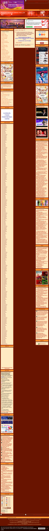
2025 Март (4, 324)
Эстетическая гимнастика (6, 105)
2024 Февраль (4, 310)
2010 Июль (4, 132)
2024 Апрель (4, 312)
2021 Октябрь (4, 279)
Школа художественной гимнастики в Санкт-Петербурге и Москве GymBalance (7, 485)
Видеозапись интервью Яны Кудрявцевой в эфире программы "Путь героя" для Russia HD (7, 456)
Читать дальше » (19, 42)
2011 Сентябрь (4, 147)
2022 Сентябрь (4, 291)
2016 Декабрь (4, 216)
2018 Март (4, 232)
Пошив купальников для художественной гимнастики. (41, 306)
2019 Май (3, 247)
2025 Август (4, 329)
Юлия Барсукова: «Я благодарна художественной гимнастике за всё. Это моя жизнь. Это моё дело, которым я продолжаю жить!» (42, 233)
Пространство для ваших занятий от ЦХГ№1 (41, 289)
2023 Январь (4, 295)
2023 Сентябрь (4, 304)
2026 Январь (4, 335)
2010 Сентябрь (4, 134)
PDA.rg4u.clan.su (42, 343)
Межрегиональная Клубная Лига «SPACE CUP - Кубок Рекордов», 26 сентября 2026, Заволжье (41, 173)
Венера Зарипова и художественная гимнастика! (6, 448)
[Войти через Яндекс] (42, 35)
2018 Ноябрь (4, 241)
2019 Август (4, 251)
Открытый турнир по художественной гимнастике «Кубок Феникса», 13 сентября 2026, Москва (41, 149)
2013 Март (4, 167)
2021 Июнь (4, 275)
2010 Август (4, 133)
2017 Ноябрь (4, 228)
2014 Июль (4, 184)
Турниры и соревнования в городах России (41, 263)
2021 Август (4, 277)
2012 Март (4, 154)
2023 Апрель (4, 299)
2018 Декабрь (4, 242)
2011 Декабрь (4, 150)
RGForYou (3, 512)
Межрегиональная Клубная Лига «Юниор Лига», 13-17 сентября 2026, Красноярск (41, 169)
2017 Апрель (4, 220)
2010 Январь (4, 126)
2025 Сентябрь (4, 330)
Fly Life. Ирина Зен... (41, 106)
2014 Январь (4, 178)
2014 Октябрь (4, 187)
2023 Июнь (4, 301)
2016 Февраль (4, 205)
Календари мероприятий (6, 92)
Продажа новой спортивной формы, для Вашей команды (41, 293)
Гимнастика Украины (6, 102)
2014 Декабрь (4, 190)
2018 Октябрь (4, 240)
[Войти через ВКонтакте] (40, 35)
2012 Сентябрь (4, 160)
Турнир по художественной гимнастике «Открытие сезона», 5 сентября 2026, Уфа (42, 180)
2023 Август (4, 303)
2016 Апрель (4, 207)
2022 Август (4, 290)
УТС (19, 44)
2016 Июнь (4, 209)
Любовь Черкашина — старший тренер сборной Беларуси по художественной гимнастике (6, 460)
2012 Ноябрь (4, 162)
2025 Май (3, 326)
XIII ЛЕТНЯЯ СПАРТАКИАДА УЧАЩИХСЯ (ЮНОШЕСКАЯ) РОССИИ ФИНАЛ (41, 248)
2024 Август (4, 316)
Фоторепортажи (5, 103)
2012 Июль (4, 158)
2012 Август (4, 159)
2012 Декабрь (4, 163)
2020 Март (4, 258)
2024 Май (3, 313)
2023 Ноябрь (4, 306)
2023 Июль (4, 302)
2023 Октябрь (4, 305)
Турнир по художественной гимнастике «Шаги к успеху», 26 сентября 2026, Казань (42, 143)
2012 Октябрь (4, 161)
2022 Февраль (4, 283)
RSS (47, 16)
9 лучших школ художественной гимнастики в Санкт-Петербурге (41, 213)
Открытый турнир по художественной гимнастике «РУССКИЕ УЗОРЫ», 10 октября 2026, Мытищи (41, 195)
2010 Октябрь (4, 135)
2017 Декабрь (4, 229)
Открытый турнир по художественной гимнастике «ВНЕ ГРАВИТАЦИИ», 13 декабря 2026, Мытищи (41, 192)
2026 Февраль (4, 336)
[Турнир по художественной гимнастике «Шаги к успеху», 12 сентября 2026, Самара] (7, 80)
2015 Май (3, 195)
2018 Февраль (4, 231)
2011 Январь (4, 138)
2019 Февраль (4, 244)
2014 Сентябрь (4, 186)
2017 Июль (4, 223)
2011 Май (3, 143)
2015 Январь (4, 191)
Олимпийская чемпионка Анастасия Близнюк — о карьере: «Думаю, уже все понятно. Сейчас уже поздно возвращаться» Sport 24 (41, 227)
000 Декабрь (4, 124)
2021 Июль (4, 276)
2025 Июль (4, 328)
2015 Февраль (4, 192)
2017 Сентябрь (4, 226)
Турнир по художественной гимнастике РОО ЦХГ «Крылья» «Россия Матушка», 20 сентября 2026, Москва (42, 146)
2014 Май (3, 182)
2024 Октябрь (4, 318)
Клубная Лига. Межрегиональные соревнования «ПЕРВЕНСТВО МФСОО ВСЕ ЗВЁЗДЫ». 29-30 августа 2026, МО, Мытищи (41, 156)
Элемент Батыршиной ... (41, 117)
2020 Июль (4, 263)
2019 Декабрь (4, 255)
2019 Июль (4, 250)
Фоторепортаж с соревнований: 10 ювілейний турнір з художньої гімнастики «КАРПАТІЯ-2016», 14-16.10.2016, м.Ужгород (41, 329)
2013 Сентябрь (4, 173)
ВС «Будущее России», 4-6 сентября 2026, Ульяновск (41, 257)
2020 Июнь (4, 262)
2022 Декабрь (4, 294)
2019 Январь (4, 243)
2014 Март (4, 180)
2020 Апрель (4, 259)
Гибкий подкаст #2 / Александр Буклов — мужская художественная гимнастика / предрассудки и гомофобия (6, 444)
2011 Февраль (4, 139)
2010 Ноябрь (4, 136)
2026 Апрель (4, 338)
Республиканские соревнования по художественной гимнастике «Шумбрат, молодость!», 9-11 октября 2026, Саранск (41, 188)
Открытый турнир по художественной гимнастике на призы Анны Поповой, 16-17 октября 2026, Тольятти (41, 184)
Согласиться (42, 528)
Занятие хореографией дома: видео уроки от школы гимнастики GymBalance (6, 441)
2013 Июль (4, 171)
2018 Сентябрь (4, 239)
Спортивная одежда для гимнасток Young (6, 480)
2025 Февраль (4, 323)
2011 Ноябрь (4, 149)
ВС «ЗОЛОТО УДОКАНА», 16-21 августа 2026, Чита (42, 262)
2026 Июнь (4, 340)
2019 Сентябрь (4, 252)
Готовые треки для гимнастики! (5, 447)
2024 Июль (4, 315)
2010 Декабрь (4, 137)
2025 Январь (4, 322)
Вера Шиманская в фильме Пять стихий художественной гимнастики (6, 450)
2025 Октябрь (4, 331)
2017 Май (3, 221)
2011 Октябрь (4, 148)
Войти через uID (42, 31)
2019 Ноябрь (4, 254)
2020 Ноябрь (4, 267)
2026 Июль (4, 341)
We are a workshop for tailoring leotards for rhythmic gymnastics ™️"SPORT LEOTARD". (6, 489)
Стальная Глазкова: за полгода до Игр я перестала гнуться (41, 217)
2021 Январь (4, 269)
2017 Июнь (4, 222)
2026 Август (4, 342)
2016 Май (3, 208)
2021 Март (4, 271)
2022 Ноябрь (4, 293)
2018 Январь (4, 230)
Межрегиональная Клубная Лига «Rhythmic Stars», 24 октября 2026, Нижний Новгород (41, 166)
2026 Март (4, 337)
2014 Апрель (4, 181)
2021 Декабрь (4, 281)
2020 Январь (4, 256)
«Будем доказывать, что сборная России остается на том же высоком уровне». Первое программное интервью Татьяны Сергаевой (42, 223)
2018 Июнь (4, 235)
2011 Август (4, 146)
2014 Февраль (4, 179)
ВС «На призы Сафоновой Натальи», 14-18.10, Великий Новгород (41, 253)
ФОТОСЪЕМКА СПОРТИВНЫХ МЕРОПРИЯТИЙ (42, 298)
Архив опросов (8, 411)
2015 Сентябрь (4, 199)
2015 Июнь (4, 196)
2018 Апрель (4, 233)
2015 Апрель (4, 194)
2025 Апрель (4, 325)
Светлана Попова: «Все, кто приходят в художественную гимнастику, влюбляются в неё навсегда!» (41, 237)
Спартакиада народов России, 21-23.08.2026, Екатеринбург (40, 259)
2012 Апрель (4, 155)
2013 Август (4, 172)
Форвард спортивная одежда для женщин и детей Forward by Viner (7, 471)
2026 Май (3, 339)
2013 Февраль (4, 166)
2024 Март (4, 311)
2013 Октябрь (4, 174)
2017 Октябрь (4, 227)
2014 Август (4, 185)
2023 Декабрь (4, 307)
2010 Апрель (4, 130)
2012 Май (3, 156)
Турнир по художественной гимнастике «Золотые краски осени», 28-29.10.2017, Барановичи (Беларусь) (41, 318)
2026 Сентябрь (4, 343)
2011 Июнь (4, 144)
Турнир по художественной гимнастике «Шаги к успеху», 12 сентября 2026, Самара (42, 152)
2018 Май (3, 234)
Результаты (4, 98)
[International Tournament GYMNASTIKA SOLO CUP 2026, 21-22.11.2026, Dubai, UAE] (7, 88)
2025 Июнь (4, 327)
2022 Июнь (4, 288)
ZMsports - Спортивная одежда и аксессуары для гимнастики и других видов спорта (6, 477)
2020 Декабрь (4, 268)
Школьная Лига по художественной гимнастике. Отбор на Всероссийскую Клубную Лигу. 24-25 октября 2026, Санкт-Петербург (41, 161)
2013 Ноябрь (4, 175)
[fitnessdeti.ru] (37, 27)
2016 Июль (4, 210)
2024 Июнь (4, 314)
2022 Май (3, 287)
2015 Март (4, 193)
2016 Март (4, 206)
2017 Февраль (4, 218)
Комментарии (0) (27, 45)
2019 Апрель (4, 246)
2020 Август (4, 264)
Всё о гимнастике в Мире (6, 99)
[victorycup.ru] (42, 63)
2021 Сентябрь (4, 278)
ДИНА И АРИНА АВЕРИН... (42, 128)
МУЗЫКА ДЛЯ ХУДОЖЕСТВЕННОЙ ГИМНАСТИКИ (5, 468)
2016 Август (4, 211)
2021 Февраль (4, 270)
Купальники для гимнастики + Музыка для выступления (42, 299)
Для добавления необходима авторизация (7, 368)
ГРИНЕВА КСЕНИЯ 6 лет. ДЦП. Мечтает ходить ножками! (41, 251)
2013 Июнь (4, 170)
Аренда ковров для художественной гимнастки (6, 491)
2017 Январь (4, 217)
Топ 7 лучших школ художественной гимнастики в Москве (41, 210)
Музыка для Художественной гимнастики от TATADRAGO (7, 439)
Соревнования (4, 94)
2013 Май (3, 169)
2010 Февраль (4, 127)
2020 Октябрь (4, 266)
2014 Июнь (4, 183)
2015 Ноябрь (4, 202)
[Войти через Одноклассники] (44, 35)
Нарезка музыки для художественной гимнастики (7, 437)
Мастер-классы (5, 95)
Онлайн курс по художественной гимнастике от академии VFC (41, 295)
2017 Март (4, 219)
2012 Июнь (4, 157)
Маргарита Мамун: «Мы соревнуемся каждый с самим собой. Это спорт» (6, 453)
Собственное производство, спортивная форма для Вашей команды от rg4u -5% (41, 291)
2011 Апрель (4, 142)
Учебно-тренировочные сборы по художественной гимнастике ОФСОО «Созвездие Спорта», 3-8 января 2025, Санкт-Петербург (25, 34)
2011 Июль (4, 145)
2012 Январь (4, 151)
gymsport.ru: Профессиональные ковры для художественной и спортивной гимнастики (6, 482)
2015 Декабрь (4, 203)
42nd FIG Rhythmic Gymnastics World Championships (40, 265)
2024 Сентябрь (4, 317)
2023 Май (3, 300)
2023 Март (4, 298)
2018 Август (4, 238)
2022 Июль (4, 289)
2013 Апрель (4, 168)
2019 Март (4, 245)
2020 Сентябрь (4, 265)
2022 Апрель (4, 286)
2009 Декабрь (4, 125)
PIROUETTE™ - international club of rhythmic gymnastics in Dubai (6, 474)
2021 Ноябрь (4, 280)
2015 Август (4, 198)
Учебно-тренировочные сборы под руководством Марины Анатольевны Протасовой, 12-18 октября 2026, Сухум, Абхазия (41, 177)
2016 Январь (4, 204)
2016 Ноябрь (4, 215)
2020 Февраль (4, 257)
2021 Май (3, 274)
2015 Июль (4, 197)
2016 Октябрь (4, 214)
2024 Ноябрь (4, 319)
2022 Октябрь (4, 292)
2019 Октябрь (4, 253)
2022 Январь (4, 282)
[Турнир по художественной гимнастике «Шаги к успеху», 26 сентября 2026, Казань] (42, 102)
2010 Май (3, 131)
